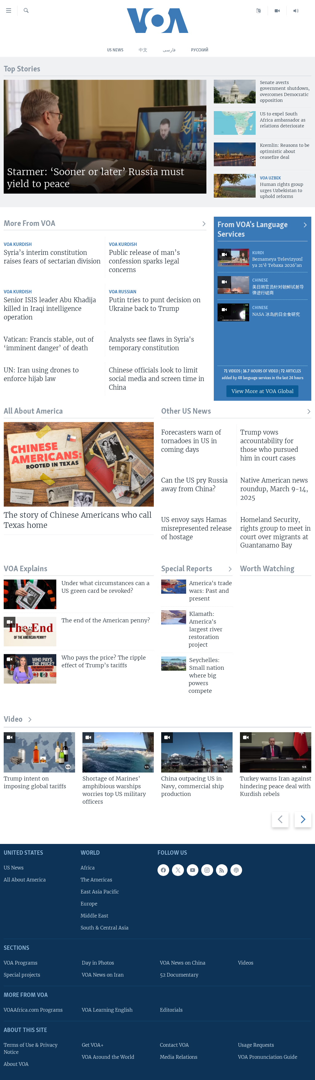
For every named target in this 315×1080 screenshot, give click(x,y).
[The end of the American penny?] (30, 631)
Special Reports (186, 569)
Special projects (22, 975)
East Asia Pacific (100, 891)
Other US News (186, 412)
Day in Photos (98, 963)
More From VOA (29, 224)
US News (115, 50)
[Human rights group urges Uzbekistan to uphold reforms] (235, 186)
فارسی (169, 50)
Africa (88, 867)
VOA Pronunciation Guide (267, 1057)
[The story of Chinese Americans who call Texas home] (79, 464)
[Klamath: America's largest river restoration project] (173, 617)
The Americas (96, 879)
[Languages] (258, 10)
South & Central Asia (105, 928)
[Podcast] (236, 870)
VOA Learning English (107, 1010)
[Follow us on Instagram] (207, 870)
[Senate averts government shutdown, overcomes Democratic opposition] (235, 91)
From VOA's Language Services (252, 230)
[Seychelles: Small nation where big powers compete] (173, 663)
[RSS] (222, 870)
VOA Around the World (108, 1057)
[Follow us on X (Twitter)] (178, 870)
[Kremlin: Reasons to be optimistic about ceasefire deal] (235, 154)
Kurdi (258, 253)
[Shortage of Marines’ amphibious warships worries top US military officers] (118, 752)
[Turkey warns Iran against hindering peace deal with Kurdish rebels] (275, 752)
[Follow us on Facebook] (163, 870)
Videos (245, 963)
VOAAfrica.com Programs (33, 1010)
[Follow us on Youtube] (192, 870)
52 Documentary (179, 975)
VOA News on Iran (103, 975)
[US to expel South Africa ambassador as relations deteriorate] (235, 123)
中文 (143, 50)
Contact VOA (174, 1045)
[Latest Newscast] (296, 10)
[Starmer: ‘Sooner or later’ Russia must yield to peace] (105, 137)
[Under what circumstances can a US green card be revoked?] (30, 594)
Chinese (260, 280)
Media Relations (178, 1057)
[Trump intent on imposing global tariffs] (39, 752)
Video (13, 720)
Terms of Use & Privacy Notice (31, 1048)
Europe (89, 904)
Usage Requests (256, 1045)
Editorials (171, 1010)
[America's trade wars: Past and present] (173, 587)
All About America (25, 879)
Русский (199, 50)
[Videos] (277, 10)
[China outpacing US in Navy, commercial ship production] (197, 752)
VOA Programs (21, 963)
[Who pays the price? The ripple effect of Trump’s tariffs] (30, 669)
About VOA (16, 1064)
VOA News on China (182, 963)
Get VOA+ (93, 1045)
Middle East (94, 916)
